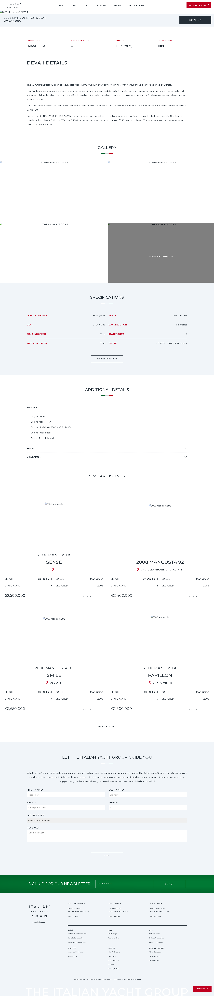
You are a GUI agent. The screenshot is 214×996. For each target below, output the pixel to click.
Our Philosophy (114, 952)
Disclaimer (34, 457)
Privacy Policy (113, 969)
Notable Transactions (156, 938)
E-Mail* (31, 802)
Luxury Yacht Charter (75, 952)
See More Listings (107, 726)
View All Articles (155, 952)
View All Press (154, 960)
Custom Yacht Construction (78, 934)
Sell (87, 5)
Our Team (112, 956)
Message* (33, 828)
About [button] (118, 5)
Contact (111, 964)
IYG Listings (112, 934)
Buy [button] (75, 5)
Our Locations (113, 960)
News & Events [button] (137, 5)
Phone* (114, 802)
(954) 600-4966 (155, 916)
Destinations (72, 956)
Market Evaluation (156, 942)
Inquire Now (195, 20)
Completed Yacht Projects (77, 942)
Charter (102, 5)
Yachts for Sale (113, 938)
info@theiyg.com (39, 922)
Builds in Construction (75, 938)
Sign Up (169, 884)
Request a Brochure (107, 359)
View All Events (154, 956)
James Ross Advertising (132, 979)
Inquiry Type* (36, 815)
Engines (32, 407)
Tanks (30, 448)
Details (87, 596)
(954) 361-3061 (73, 916)
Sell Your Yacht (154, 934)
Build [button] (62, 5)
